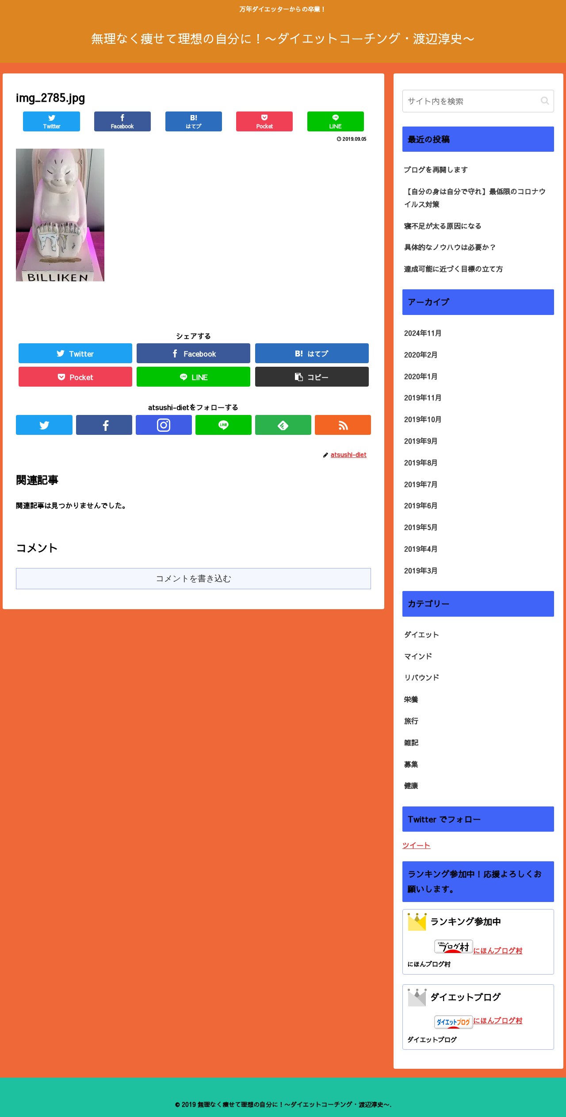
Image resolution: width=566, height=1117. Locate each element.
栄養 (411, 699)
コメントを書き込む (193, 578)
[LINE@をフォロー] (223, 425)
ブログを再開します (436, 169)
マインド (418, 656)
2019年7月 (421, 484)
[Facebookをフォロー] (104, 425)
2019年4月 (421, 548)
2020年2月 (421, 354)
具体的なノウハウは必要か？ (450, 247)
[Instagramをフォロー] (164, 425)
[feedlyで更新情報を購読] (283, 425)
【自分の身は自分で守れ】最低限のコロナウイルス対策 (475, 197)
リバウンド (422, 677)
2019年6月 (421, 505)
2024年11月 (423, 333)
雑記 (411, 742)
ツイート (416, 845)
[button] (545, 101)
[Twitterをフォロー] (44, 425)
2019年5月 (421, 527)
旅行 (411, 720)
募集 (411, 764)
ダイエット (422, 634)
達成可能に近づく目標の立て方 (453, 268)
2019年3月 (421, 570)
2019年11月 (423, 397)
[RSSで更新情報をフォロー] (343, 425)
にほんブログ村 (498, 950)
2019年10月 (423, 419)
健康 (411, 785)
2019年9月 (421, 440)
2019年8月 (421, 462)
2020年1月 (421, 376)
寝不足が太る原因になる (443, 225)
